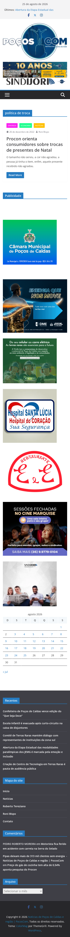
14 (52, 641)
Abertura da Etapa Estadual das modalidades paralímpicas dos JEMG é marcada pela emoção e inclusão (33, 752)
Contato (8, 821)
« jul (5, 671)
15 (61, 641)
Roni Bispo (44, 131)
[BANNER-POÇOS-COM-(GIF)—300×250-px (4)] (30, 222)
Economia (26, 125)
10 (15, 641)
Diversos (12, 125)
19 (34, 648)
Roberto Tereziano (14, 806)
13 (43, 641)
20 (43, 648)
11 (25, 641)
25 (25, 655)
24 (15, 655)
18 (25, 648)
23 (6, 655)
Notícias (39, 125)
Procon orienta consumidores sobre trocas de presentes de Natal (34, 144)
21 (52, 648)
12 (34, 641)
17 (15, 648)
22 (61, 648)
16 (6, 648)
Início (6, 791)
